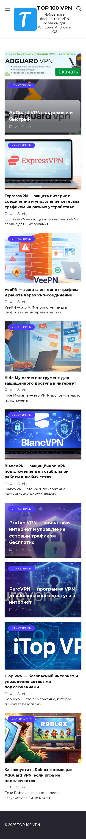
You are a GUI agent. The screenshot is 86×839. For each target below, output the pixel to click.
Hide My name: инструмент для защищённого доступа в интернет (40, 381)
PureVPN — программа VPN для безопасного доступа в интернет (42, 595)
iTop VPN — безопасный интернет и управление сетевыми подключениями (41, 681)
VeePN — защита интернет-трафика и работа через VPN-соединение (41, 292)
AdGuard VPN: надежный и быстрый (41, 116)
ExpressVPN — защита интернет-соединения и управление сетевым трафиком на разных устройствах (42, 201)
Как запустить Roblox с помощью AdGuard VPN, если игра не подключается (38, 775)
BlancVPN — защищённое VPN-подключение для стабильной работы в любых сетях (37, 471)
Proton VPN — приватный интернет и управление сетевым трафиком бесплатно (39, 532)
